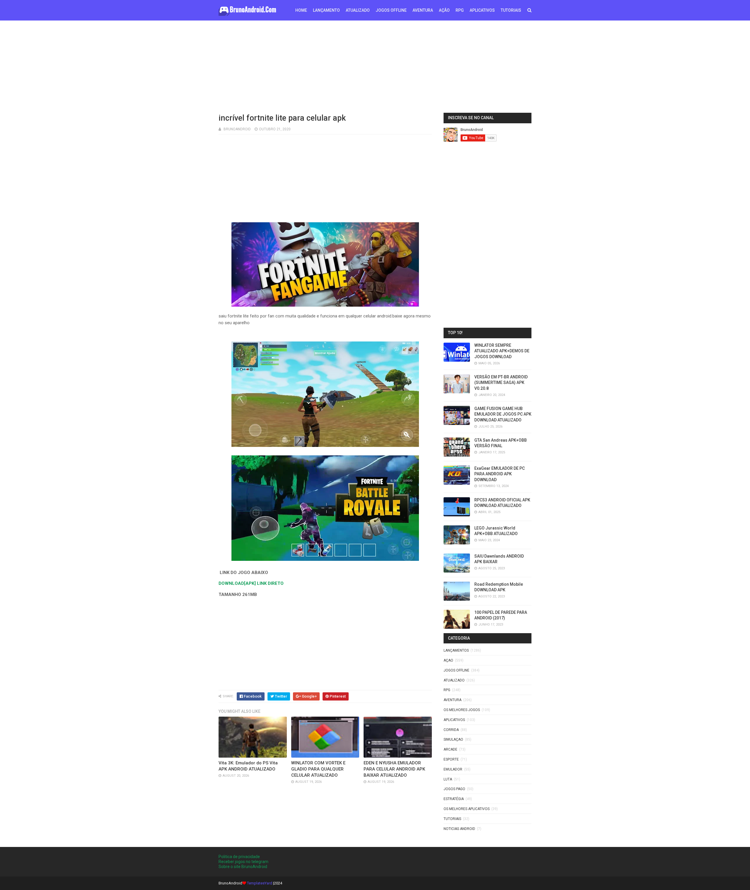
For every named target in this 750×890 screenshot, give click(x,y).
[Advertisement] (375, 66)
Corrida (451, 730)
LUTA (448, 779)
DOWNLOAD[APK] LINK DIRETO (251, 583)
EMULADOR (453, 769)
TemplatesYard (259, 883)
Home (301, 10)
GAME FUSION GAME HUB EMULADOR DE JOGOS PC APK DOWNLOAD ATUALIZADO (502, 414)
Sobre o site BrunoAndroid (243, 866)
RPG (460, 10)
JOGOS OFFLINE (391, 10)
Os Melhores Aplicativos (467, 809)
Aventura (452, 700)
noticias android (459, 829)
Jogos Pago (454, 789)
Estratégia (454, 799)
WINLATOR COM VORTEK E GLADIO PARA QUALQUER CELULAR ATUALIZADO (318, 769)
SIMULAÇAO (453, 739)
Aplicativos (454, 720)
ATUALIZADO (358, 10)
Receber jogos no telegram (243, 861)
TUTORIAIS (511, 10)
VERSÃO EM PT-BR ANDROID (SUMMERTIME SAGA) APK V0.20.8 (501, 383)
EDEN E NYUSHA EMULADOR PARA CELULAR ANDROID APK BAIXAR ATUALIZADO (394, 769)
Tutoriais (452, 819)
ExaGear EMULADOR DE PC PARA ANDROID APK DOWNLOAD (499, 474)
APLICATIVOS (482, 10)
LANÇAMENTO (326, 10)
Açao (448, 660)
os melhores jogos (462, 710)
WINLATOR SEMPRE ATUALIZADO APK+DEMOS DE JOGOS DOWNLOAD (501, 351)
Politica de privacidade (239, 856)
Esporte (451, 759)
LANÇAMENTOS (456, 650)
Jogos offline (456, 670)
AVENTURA (422, 10)
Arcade (450, 749)
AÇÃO (444, 10)
